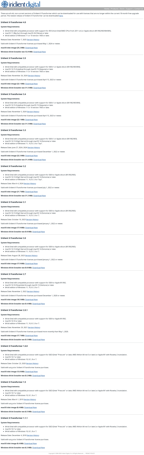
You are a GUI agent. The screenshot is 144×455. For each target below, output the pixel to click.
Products (114, 9)
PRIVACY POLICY (90, 453)
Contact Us (138, 9)
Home (106, 9)
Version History (33, 39)
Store (122, 9)
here (61, 16)
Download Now (31, 48)
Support (129, 9)
